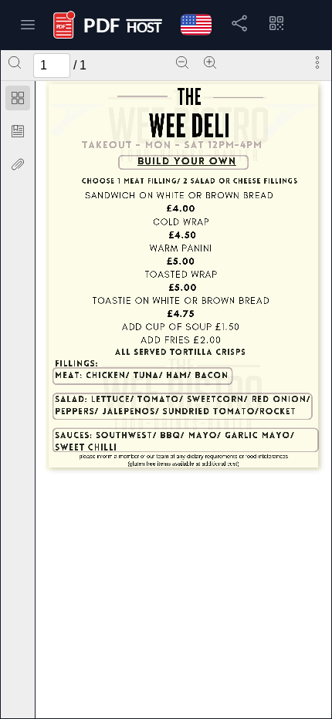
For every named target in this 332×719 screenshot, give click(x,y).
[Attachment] (17, 164)
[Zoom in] (210, 62)
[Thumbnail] (17, 98)
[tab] (18, 100)
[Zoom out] (182, 62)
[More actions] (317, 62)
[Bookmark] (17, 131)
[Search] (14, 62)
